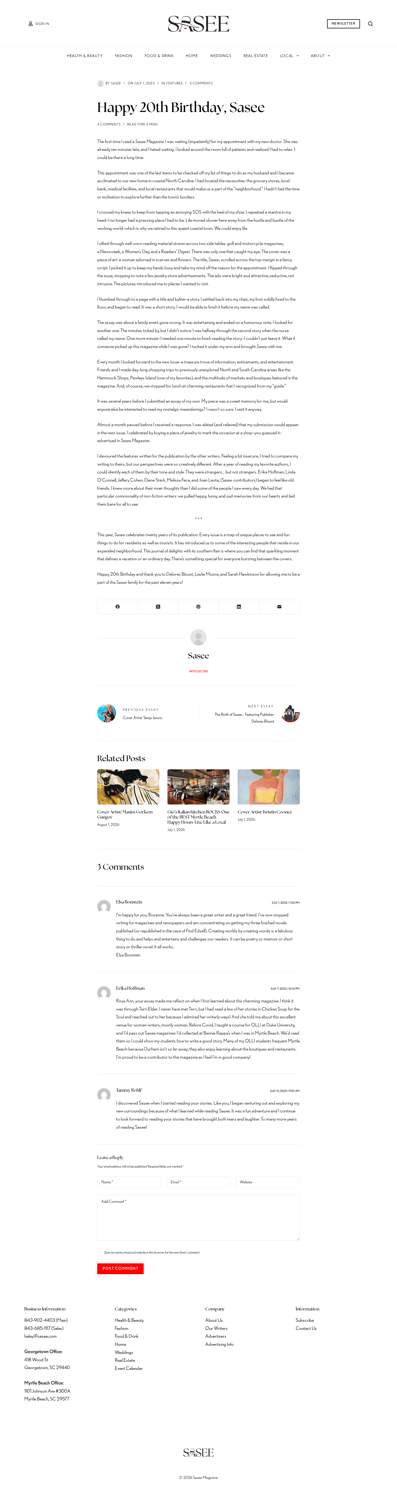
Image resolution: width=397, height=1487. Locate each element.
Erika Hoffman (130, 988)
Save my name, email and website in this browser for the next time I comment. (152, 1252)
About (318, 56)
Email (176, 1182)
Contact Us (306, 1328)
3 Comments (201, 83)
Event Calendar (129, 1368)
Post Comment (120, 1268)
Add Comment (113, 1201)
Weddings (220, 56)
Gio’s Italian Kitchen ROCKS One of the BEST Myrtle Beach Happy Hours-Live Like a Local (198, 817)
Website (246, 1182)
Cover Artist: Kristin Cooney (265, 812)
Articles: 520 (198, 671)
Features (174, 83)
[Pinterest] (199, 607)
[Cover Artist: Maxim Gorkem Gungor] (128, 786)
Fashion (124, 56)
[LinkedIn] (239, 607)
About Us (214, 1320)
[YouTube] (72, 1415)
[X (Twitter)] (158, 607)
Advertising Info (219, 1344)
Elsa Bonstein (129, 902)
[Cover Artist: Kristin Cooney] (269, 786)
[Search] (370, 23)
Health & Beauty (85, 56)
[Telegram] (86, 1415)
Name (107, 1182)
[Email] (279, 607)
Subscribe (305, 1320)
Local (287, 56)
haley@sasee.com (40, 1336)
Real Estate (256, 56)
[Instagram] (58, 1415)
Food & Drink (159, 56)
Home (192, 56)
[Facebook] (117, 607)
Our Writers (216, 1328)
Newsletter (343, 23)
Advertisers (215, 1336)
